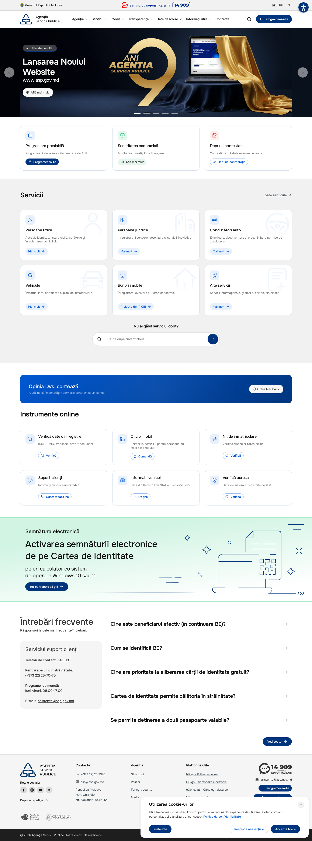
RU (281, 5)
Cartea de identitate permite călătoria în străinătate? (173, 696)
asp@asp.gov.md (92, 782)
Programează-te (277, 19)
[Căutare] (213, 339)
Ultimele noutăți (41, 48)
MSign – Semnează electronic (206, 782)
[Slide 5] (174, 113)
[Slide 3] (156, 113)
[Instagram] (32, 790)
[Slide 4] (165, 113)
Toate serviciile (275, 195)
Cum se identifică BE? (136, 648)
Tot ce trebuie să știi (44, 587)
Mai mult (34, 251)
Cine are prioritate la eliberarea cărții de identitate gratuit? (180, 672)
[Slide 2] (146, 113)
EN (288, 5)
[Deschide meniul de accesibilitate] (303, 7)
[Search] (249, 19)
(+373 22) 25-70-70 (40, 675)
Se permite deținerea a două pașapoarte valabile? (170, 720)
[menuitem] (79, 19)
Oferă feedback (268, 389)
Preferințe (160, 829)
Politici (135, 782)
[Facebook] (23, 790)
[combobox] (154, 339)
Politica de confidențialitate (222, 816)
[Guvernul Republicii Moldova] (58, 817)
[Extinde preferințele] (301, 804)
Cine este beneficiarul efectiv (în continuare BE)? (168, 624)
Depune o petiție (31, 800)
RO (274, 5)
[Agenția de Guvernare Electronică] (30, 817)
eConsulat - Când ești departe (207, 789)
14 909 (63, 660)
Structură (137, 774)
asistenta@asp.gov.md (56, 701)
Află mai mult (40, 92)
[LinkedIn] (49, 790)
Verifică (51, 455)
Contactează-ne (57, 497)
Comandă (145, 456)
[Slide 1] (137, 113)
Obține (143, 497)
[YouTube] (40, 790)
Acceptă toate (285, 829)
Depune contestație (231, 162)
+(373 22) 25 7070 (93, 774)
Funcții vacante (141, 789)
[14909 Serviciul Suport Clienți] (275, 769)
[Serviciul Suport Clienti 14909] (156, 5)
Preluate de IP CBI (133, 307)
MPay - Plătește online (202, 774)
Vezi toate (274, 741)
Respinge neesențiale (249, 829)
